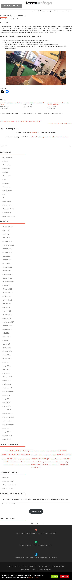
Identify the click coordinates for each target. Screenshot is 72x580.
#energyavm (28, 451)
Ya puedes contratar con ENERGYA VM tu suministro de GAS (20, 121)
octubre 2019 (7, 325)
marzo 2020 (7, 311)
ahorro (63, 450)
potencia (49, 462)
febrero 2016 (7, 435)
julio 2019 (6, 333)
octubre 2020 (7, 296)
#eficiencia (15, 450)
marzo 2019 (7, 347)
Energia (5, 172)
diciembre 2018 (8, 358)
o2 (4, 194)
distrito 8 (40, 113)
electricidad (64, 454)
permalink (60, 113)
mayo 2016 (6, 432)
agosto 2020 (7, 303)
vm (40, 467)
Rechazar (64, 576)
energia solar (21, 459)
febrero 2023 (7, 252)
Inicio (33, 11)
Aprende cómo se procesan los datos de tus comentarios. (50, 137)
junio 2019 (6, 336)
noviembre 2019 (8, 322)
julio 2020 (6, 307)
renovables (36, 464)
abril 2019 (6, 344)
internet (16, 462)
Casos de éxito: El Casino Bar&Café (34, 102)
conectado (33, 132)
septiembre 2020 (8, 300)
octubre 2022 (7, 259)
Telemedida (7, 212)
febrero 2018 (7, 377)
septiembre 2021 (8, 281)
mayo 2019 (6, 340)
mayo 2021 (6, 285)
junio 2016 (6, 428)
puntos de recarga (19, 464)
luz (24, 462)
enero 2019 (6, 355)
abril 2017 (6, 402)
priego (67, 462)
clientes (35, 113)
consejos (46, 455)
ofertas (39, 462)
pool (44, 462)
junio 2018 (6, 362)
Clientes (21, 113)
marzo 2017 (7, 406)
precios (61, 462)
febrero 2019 (7, 351)
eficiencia (53, 455)
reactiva (27, 464)
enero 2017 (6, 410)
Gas (4, 179)
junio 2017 (6, 395)
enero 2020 (6, 318)
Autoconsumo (7, 157)
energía (45, 458)
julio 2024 (6, 230)
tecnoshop (34, 467)
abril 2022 (6, 263)
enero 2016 (6, 439)
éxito (45, 113)
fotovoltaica (54, 459)
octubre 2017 (7, 388)
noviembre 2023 (8, 245)
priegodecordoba (9, 464)
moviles (28, 462)
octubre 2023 (7, 248)
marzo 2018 (7, 373)
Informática (7, 187)
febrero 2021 (7, 289)
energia (11, 458)
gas (61, 459)
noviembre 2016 (8, 417)
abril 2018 (6, 369)
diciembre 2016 (8, 413)
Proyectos (6, 198)
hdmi (48, 113)
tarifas (49, 464)
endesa (4, 459)
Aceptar (55, 576)
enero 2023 (6, 256)
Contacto (69, 11)
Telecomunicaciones (9, 209)
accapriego (49, 451)
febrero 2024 (7, 241)
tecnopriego (63, 464)
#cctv (7, 451)
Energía (49, 11)
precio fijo (55, 462)
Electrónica (41, 11)
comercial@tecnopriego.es (43, 545)
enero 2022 (6, 270)
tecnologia (55, 464)
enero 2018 (6, 380)
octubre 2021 (7, 278)
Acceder (6, 477)
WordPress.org (8, 488)
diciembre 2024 (8, 227)
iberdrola (66, 459)
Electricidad (7, 165)
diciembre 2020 (8, 292)
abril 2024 (6, 238)
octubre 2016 (7, 421)
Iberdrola (6, 183)
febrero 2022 (7, 267)
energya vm (36, 459)
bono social (34, 455)
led (21, 462)
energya (28, 459)
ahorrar (55, 451)
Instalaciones (7, 190)
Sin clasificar (7, 201)
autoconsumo (23, 454)
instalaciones (8, 462)
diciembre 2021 (8, 274)
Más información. (34, 577)
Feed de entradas (8, 481)
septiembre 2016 (8, 424)
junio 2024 (6, 234)
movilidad (33, 462)
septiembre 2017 (8, 391)
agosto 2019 (7, 329)
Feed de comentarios (9, 485)
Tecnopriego (7, 205)
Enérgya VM (7, 176)
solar (44, 464)
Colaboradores (59, 11)
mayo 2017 (6, 399)
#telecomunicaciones (39, 451)
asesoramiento (8, 454)
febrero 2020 (7, 314)
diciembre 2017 (8, 384)
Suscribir (36, 511)
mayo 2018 (6, 366)
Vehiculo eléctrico (9, 216)
